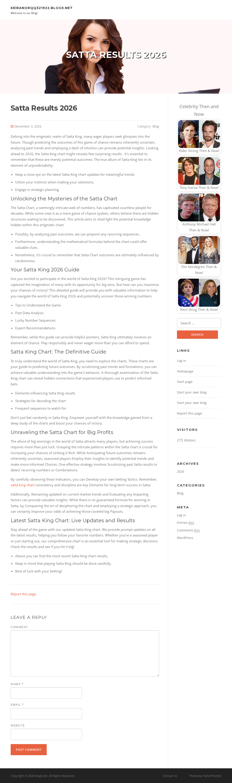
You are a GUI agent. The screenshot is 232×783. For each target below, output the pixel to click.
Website (18, 725)
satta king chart (22, 485)
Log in (181, 360)
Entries (185, 522)
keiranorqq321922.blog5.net (42, 8)
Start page (185, 382)
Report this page (23, 594)
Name (17, 684)
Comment (19, 627)
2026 (180, 471)
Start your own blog (192, 392)
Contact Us (169, 776)
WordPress (185, 538)
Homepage (185, 371)
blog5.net (41, 776)
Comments (188, 530)
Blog (155, 126)
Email (17, 704)
